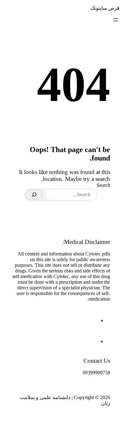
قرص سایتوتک (104, 8)
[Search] (34, 194)
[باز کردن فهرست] (115, 20)
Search (103, 185)
